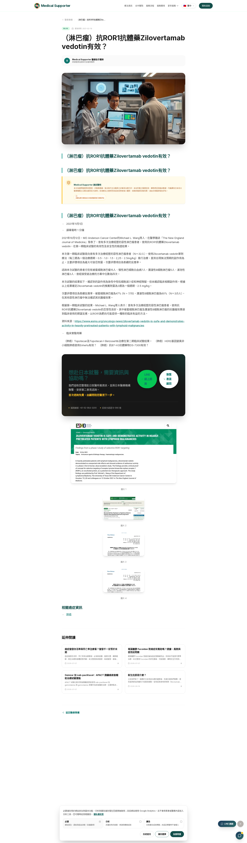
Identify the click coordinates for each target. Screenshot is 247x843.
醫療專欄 (69, 19)
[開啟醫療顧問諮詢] (240, 836)
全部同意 (177, 834)
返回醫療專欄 (72, 712)
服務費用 (161, 5)
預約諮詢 (206, 5)
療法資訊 (128, 5)
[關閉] (240, 824)
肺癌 (68, 614)
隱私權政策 (99, 814)
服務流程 (150, 5)
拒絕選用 (147, 834)
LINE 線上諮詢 (148, 379)
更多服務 (172, 5)
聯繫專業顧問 (169, 379)
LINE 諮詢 (228, 824)
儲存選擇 (162, 834)
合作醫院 (139, 5)
